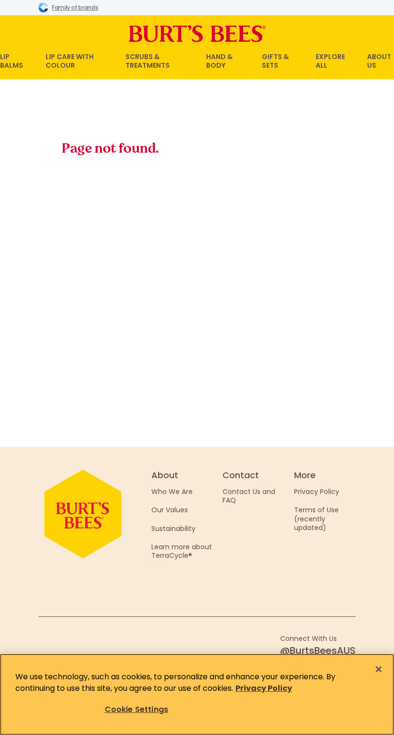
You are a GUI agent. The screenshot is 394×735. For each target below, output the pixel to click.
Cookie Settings (136, 709)
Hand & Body (219, 61)
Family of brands (75, 7)
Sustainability (173, 528)
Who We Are (172, 491)
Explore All (330, 61)
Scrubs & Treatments (147, 61)
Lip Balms (11, 61)
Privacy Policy (316, 491)
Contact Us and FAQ (248, 496)
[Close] (378, 669)
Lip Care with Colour (70, 61)
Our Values (169, 510)
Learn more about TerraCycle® (181, 551)
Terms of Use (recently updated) (316, 518)
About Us (379, 61)
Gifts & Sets (275, 61)
